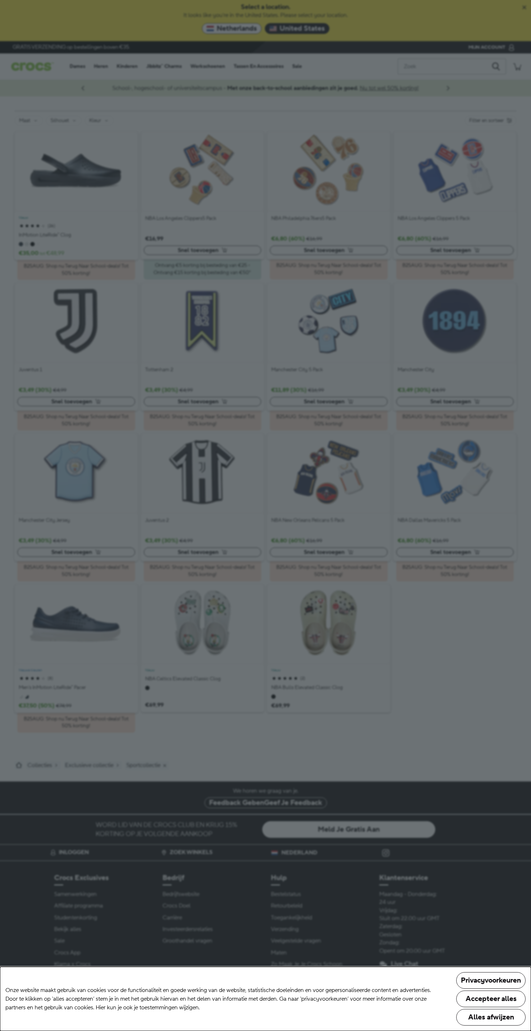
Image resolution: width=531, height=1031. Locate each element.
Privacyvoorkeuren (491, 980)
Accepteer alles (491, 999)
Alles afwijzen (491, 1017)
